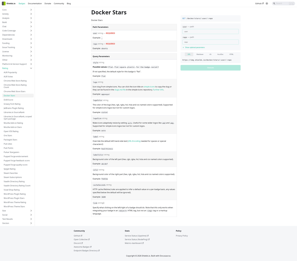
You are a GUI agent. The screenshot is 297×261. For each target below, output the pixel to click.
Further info (158, 89)
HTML (231, 54)
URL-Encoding (134, 141)
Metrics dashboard (133, 243)
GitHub (258, 3)
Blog (69, 3)
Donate (48, 3)
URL (189, 54)
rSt (210, 54)
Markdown (200, 54)
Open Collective (80, 239)
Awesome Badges (81, 247)
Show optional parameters (195, 47)
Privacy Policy (182, 235)
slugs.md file (120, 89)
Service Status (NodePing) (136, 239)
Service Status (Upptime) (135, 235)
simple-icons (149, 86)
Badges (22, 3)
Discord (77, 243)
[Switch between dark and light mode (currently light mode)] (267, 3)
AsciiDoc (220, 54)
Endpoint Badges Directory (85, 250)
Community (59, 3)
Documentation (35, 3)
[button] (17, 10)
